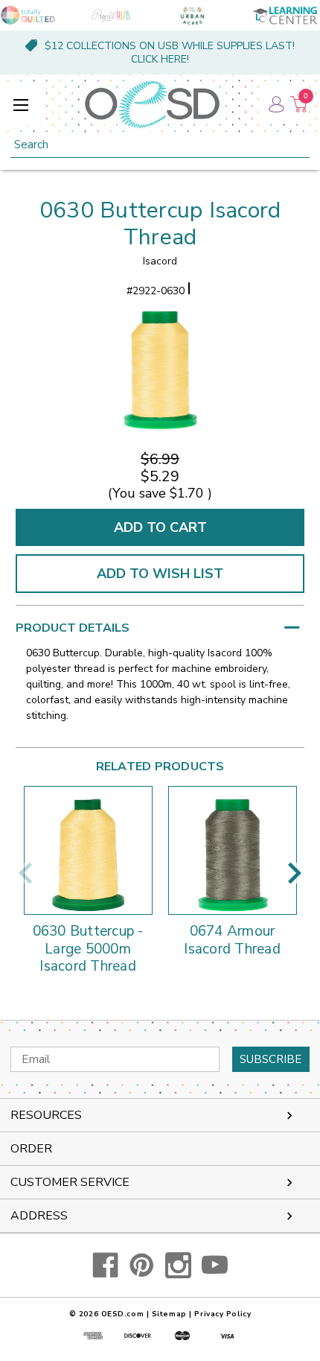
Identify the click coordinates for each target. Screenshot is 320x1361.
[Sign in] (275, 104)
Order (31, 1148)
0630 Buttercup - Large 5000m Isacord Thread (88, 949)
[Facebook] (105, 1265)
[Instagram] (178, 1265)
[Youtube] (215, 1265)
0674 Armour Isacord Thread (232, 941)
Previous (25, 873)
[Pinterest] (142, 1265)
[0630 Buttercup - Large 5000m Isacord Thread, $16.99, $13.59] (88, 850)
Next (294, 873)
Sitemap (169, 1314)
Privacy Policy (222, 1314)
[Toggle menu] (20, 104)
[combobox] (160, 145)
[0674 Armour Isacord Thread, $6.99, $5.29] (232, 850)
